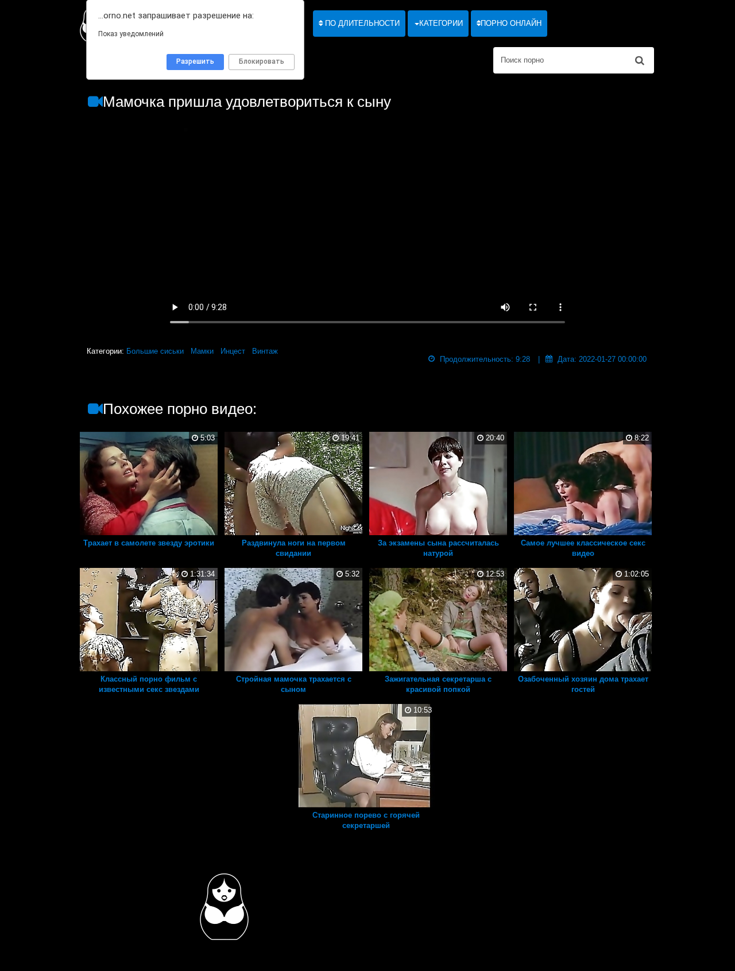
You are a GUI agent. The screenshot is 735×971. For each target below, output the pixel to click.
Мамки (202, 351)
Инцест (232, 351)
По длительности (361, 23)
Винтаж (265, 351)
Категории (441, 23)
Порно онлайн (511, 23)
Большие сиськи (155, 351)
